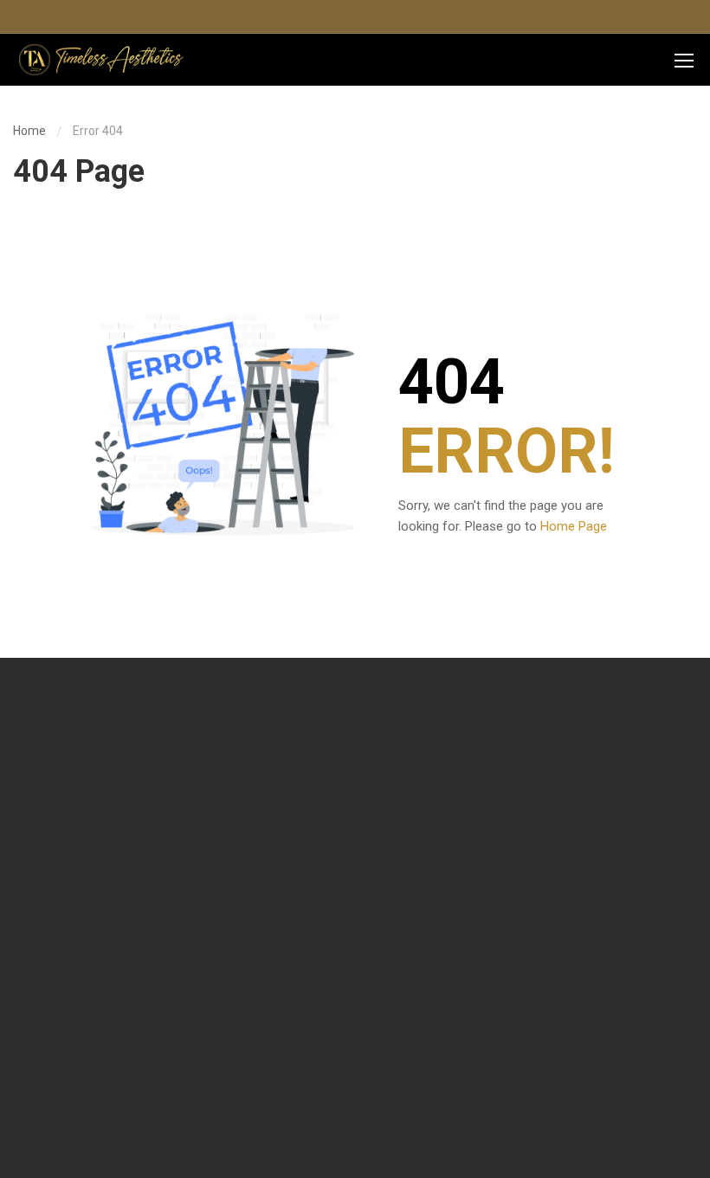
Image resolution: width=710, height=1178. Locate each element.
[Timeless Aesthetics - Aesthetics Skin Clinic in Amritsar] (99, 59)
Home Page (573, 526)
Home (29, 131)
